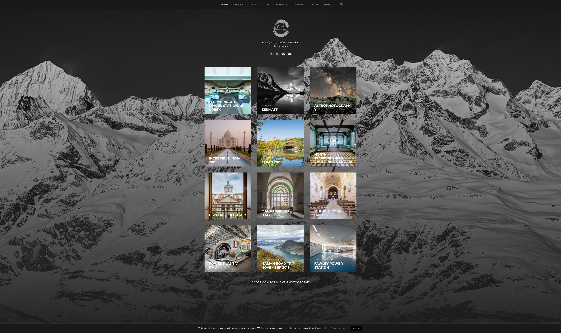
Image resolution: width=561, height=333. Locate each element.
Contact (280, 289)
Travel (314, 4)
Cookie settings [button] (338, 328)
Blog (254, 4)
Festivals (281, 4)
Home (224, 4)
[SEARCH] (341, 4)
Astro (266, 4)
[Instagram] (277, 54)
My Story (239, 4)
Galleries (298, 4)
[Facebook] (271, 54)
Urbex (328, 4)
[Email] (289, 54)
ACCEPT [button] (356, 328)
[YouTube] (283, 54)
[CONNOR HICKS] (280, 28)
